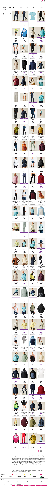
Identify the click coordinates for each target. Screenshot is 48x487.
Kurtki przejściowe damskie (24, 471)
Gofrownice (13, 469)
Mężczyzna (4, 13)
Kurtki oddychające (25, 469)
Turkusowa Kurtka (20, 469)
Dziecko (3, 11)
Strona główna (25, 477)
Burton (40, 469)
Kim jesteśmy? (2, 477)
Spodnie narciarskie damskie (33, 470)
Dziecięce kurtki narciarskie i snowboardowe (16, 471)
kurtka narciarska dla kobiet (27, 455)
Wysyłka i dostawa (19, 477)
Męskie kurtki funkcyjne (36, 469)
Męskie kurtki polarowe (27, 470)
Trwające (33, 477)
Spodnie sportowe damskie (39, 470)
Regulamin (10, 477)
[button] (44, 1)
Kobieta (3, 12)
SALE (3, 15)
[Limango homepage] (4, 1)
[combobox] (39, 2)
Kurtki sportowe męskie (14, 470)
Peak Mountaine (16, 469)
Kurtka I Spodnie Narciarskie (30, 469)
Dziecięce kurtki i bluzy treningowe (20, 470)
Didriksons (28, 471)
